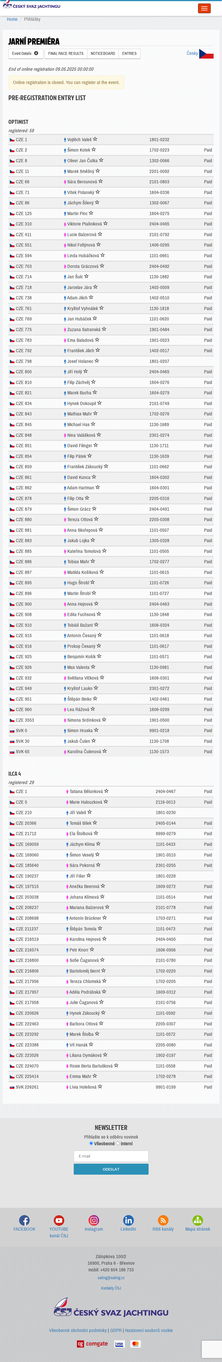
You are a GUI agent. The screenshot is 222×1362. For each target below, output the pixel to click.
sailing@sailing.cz (111, 1278)
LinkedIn (128, 1229)
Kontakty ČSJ (111, 1288)
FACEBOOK (24, 1229)
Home (12, 19)
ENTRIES (129, 53)
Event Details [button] (23, 53)
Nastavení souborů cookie (149, 1330)
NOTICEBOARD (103, 53)
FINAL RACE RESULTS (66, 53)
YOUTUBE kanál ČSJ (59, 1232)
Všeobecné (104, 1143)
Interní (126, 1143)
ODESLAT (111, 1169)
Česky (193, 53)
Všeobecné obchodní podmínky (78, 1330)
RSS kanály (163, 1229)
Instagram (94, 1229)
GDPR (116, 1330)
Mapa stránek (197, 1229)
